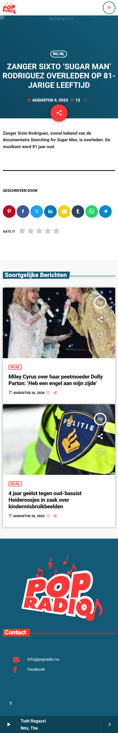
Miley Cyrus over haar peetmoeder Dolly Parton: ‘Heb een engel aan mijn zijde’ (56, 380)
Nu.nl (59, 54)
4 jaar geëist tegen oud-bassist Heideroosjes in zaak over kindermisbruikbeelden (45, 500)
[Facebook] (11, 704)
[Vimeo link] (9, 7)
